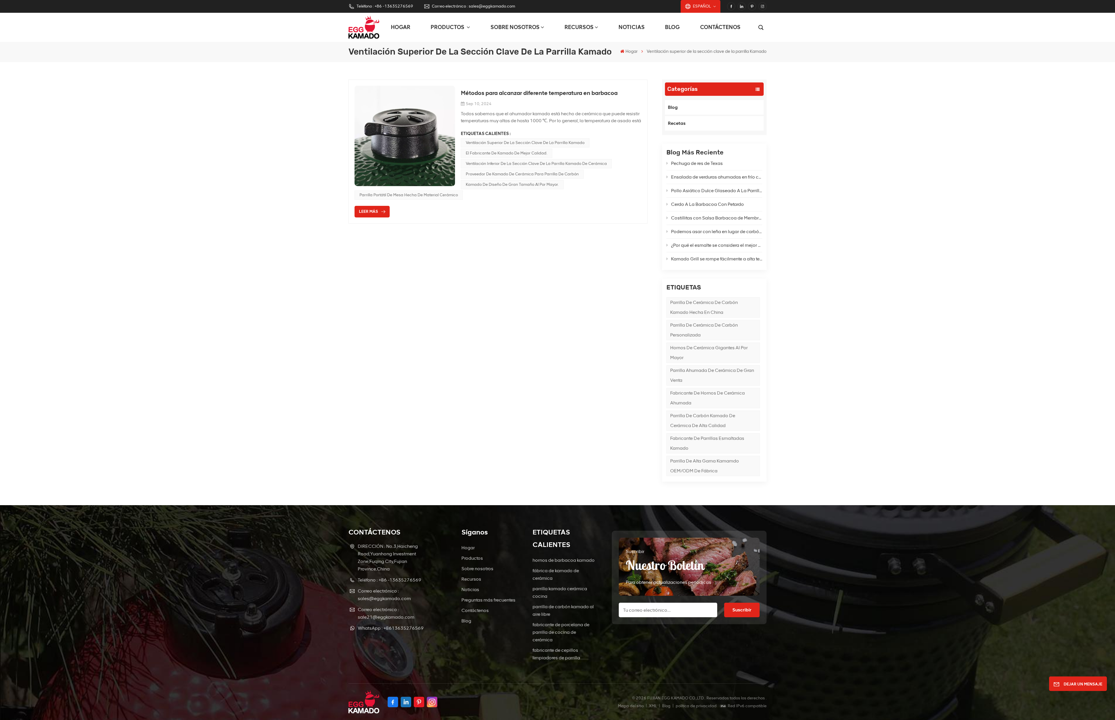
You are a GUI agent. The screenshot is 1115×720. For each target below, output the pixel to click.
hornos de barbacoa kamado (564, 560)
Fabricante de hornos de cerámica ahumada (707, 398)
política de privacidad (696, 705)
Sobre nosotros (514, 27)
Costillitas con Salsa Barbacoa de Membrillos (716, 218)
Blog (672, 27)
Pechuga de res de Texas (697, 163)
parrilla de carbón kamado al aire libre (563, 610)
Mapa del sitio (631, 705)
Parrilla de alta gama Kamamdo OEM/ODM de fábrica (704, 466)
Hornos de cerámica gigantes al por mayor (709, 352)
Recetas (677, 123)
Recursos (579, 27)
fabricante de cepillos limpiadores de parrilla (556, 653)
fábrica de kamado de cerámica (556, 574)
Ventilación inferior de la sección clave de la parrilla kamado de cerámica (536, 163)
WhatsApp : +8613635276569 (391, 628)
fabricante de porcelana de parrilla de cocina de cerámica (561, 632)
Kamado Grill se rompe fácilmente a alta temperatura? (716, 259)
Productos (448, 27)
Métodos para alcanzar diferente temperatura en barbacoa (539, 92)
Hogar (400, 27)
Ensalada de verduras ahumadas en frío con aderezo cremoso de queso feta (716, 177)
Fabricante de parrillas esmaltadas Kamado (707, 443)
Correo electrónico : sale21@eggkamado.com (386, 613)
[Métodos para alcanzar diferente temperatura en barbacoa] (405, 136)
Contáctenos (720, 27)
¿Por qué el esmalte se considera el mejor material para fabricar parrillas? (716, 245)
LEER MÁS (368, 211)
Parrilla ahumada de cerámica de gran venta (712, 375)
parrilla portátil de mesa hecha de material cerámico (408, 194)
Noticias (631, 27)
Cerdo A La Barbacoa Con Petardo (707, 204)
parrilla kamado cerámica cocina (560, 592)
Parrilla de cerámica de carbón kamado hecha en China (704, 307)
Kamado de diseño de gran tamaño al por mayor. (512, 184)
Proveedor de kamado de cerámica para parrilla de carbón (522, 174)
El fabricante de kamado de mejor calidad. (506, 153)
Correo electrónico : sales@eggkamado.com (473, 6)
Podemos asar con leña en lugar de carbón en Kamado (716, 231)
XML (653, 705)
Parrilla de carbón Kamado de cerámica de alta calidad (702, 420)
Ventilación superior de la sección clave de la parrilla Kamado (525, 142)
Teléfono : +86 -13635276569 (385, 6)
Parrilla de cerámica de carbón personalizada (704, 330)
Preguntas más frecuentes (488, 600)
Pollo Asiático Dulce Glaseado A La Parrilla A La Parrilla (716, 190)
